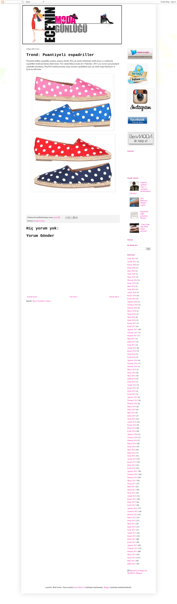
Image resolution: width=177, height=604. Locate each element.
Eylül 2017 (131, 326)
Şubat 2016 (131, 378)
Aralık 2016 (131, 348)
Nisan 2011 (131, 557)
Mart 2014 (131, 449)
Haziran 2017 (132, 335)
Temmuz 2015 (132, 400)
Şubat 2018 (131, 320)
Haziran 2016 (132, 366)
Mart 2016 (131, 375)
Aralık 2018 (131, 292)
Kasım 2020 (131, 264)
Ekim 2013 (131, 465)
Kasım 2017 (131, 323)
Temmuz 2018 (132, 304)
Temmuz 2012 (132, 511)
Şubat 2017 (131, 341)
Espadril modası (39, 221)
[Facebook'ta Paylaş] (74, 217)
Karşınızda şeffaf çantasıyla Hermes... (144, 214)
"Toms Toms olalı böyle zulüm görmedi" (145, 227)
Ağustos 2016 (132, 360)
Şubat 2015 (131, 415)
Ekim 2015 (131, 391)
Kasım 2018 (131, 295)
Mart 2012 (131, 523)
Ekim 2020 (131, 268)
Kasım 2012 (131, 499)
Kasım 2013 (131, 462)
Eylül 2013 (131, 468)
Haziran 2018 (132, 308)
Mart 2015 (131, 412)
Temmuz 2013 (132, 474)
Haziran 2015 (132, 403)
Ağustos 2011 (132, 545)
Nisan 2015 (131, 409)
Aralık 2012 (131, 496)
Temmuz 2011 (132, 548)
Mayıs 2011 (131, 554)
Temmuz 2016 (132, 363)
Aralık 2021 (131, 261)
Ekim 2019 (131, 277)
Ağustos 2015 (132, 397)
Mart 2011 (131, 560)
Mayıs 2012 (131, 517)
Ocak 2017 (131, 345)
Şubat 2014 (131, 453)
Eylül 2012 (131, 505)
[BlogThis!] (69, 217)
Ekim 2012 (131, 502)
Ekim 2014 (131, 428)
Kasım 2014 (131, 425)
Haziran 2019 (132, 280)
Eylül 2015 (131, 394)
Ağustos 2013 (132, 471)
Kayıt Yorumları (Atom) (42, 301)
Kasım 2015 (131, 388)
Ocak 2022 (131, 258)
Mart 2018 (131, 317)
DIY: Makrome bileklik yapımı (143, 201)
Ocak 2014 (131, 455)
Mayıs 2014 (131, 443)
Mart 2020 (131, 271)
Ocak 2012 (131, 530)
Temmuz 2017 (132, 332)
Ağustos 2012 (132, 508)
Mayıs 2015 (131, 406)
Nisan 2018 (131, 314)
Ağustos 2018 (132, 301)
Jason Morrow (79, 587)
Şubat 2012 (131, 526)
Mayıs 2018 (131, 311)
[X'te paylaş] (71, 217)
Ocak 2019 (131, 289)
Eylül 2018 (131, 298)
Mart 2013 (131, 486)
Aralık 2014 (131, 422)
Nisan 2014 (131, 446)
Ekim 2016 (131, 354)
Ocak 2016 (131, 382)
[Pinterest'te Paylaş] (76, 217)
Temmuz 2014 (132, 437)
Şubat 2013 (131, 489)
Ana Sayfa (73, 296)
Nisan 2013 (131, 483)
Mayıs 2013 (131, 480)
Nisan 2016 (131, 372)
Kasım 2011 (131, 536)
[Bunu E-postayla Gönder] (66, 217)
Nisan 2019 (131, 283)
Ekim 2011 (131, 539)
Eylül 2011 (131, 542)
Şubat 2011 (131, 563)
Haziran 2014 (132, 440)
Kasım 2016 (131, 351)
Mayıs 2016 (131, 369)
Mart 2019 (131, 286)
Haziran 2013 (132, 477)
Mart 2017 (131, 338)
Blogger (107, 587)
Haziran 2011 (132, 551)
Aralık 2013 (131, 459)
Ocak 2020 (131, 274)
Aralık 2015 (131, 385)
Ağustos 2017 (132, 329)
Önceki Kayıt (114, 296)
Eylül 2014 (131, 431)
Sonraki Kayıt (32, 296)
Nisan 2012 (131, 520)
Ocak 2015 (131, 419)
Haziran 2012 (132, 514)
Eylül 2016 (131, 357)
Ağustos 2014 (132, 434)
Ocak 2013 (131, 493)
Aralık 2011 (131, 533)
